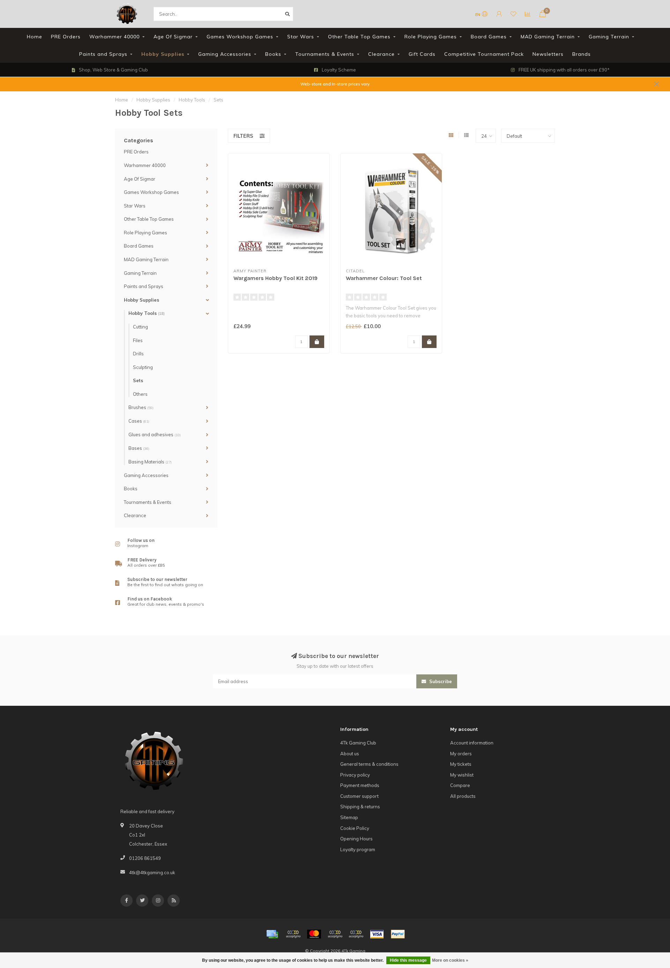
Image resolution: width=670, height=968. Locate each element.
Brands (581, 54)
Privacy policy (355, 775)
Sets (138, 380)
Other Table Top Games (359, 36)
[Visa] (377, 934)
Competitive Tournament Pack (484, 54)
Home (34, 36)
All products (463, 796)
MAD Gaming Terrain (548, 36)
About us (349, 753)
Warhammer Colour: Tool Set (384, 278)
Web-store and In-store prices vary (335, 83)
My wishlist (462, 775)
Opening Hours (356, 838)
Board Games (489, 36)
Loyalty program (357, 849)
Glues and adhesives (154, 434)
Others (140, 394)
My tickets (460, 764)
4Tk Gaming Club (358, 743)
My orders (461, 753)
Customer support (359, 796)
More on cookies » (450, 960)
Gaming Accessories (224, 54)
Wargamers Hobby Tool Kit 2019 (275, 278)
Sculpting (143, 367)
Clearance (381, 54)
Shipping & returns (360, 806)
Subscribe (440, 681)
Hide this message (408, 960)
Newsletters (548, 54)
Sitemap (349, 817)
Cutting (140, 327)
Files (138, 340)
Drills (138, 353)
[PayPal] (335, 934)
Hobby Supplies (162, 54)
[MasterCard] (314, 934)
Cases (138, 421)
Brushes (141, 407)
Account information (471, 743)
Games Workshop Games (240, 36)
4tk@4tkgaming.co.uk (152, 872)
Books (273, 54)
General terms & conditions (369, 764)
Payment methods (359, 785)
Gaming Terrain (609, 36)
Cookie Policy (354, 828)
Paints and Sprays (103, 54)
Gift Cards (422, 54)
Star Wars (300, 36)
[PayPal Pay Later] (356, 934)
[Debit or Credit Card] (293, 934)
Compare (460, 785)
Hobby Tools (146, 313)
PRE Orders (66, 36)
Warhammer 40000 (114, 36)
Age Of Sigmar (173, 36)
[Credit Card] (272, 934)
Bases (138, 448)
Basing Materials (150, 461)
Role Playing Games (430, 36)
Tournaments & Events (324, 54)
